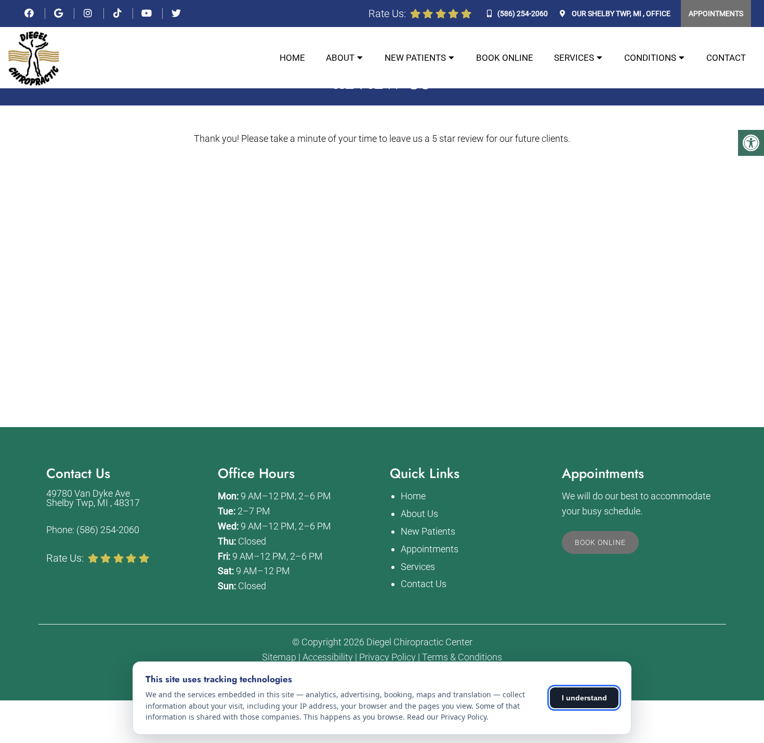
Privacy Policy (387, 657)
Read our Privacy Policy (446, 717)
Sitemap (279, 657)
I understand (584, 698)
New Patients (415, 57)
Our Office (620, 13)
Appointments (716, 13)
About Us (419, 513)
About (340, 57)
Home (292, 57)
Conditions (650, 57)
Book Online (504, 57)
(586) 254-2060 (522, 13)
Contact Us (423, 583)
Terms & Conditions (462, 657)
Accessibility (327, 657)
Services (574, 57)
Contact (726, 57)
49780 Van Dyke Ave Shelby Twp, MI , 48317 (93, 498)
